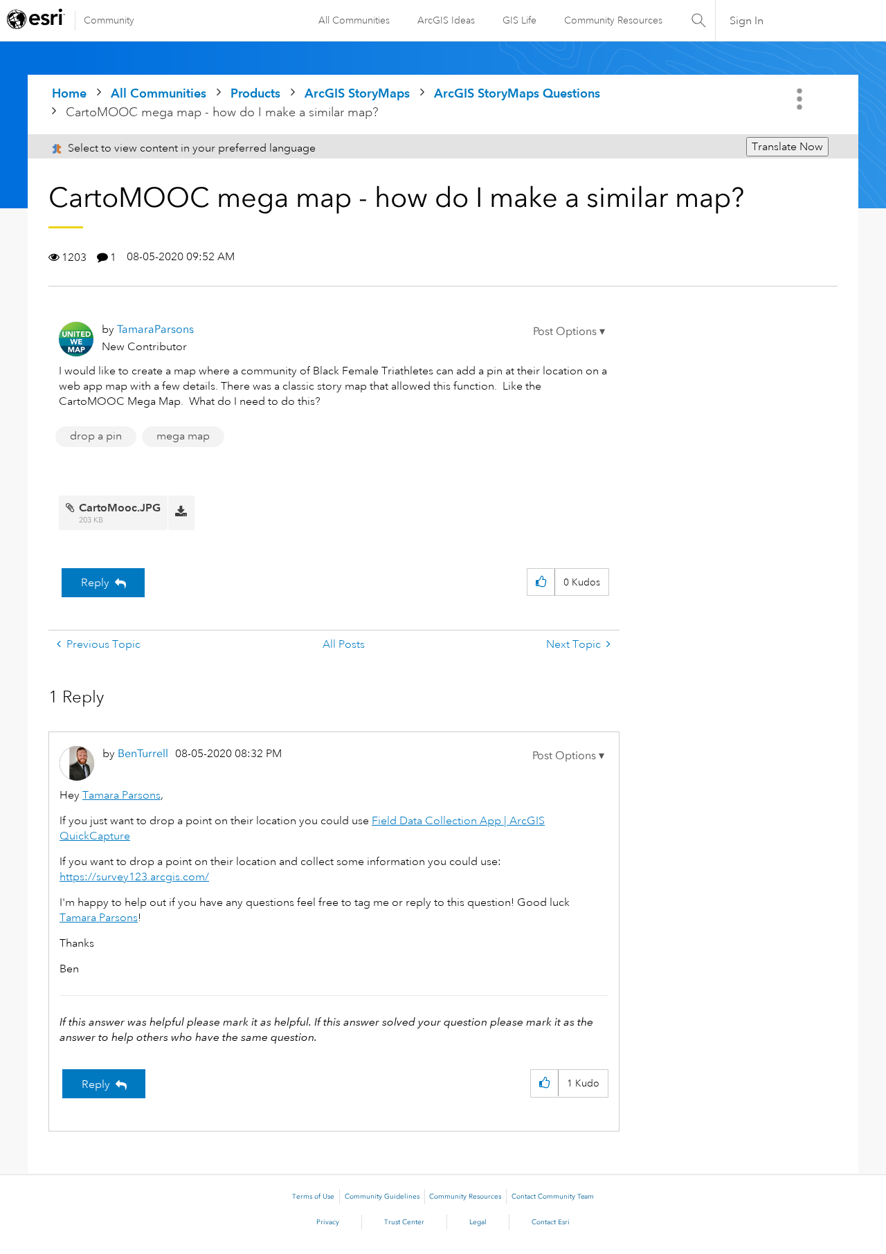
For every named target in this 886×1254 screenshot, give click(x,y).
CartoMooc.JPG (120, 507)
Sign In (746, 21)
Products (255, 93)
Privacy (327, 1222)
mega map (183, 436)
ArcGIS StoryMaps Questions (517, 93)
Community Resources (613, 20)
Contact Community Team (553, 1196)
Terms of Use (313, 1196)
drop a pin (96, 436)
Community (109, 20)
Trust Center (404, 1222)
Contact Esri (551, 1222)
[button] (569, 331)
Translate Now (787, 147)
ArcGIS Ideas (446, 20)
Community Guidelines (382, 1196)
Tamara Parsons (121, 795)
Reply (95, 583)
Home (69, 93)
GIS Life (519, 20)
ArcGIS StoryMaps (357, 93)
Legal (478, 1222)
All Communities (354, 20)
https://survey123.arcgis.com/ (134, 877)
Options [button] (801, 99)
